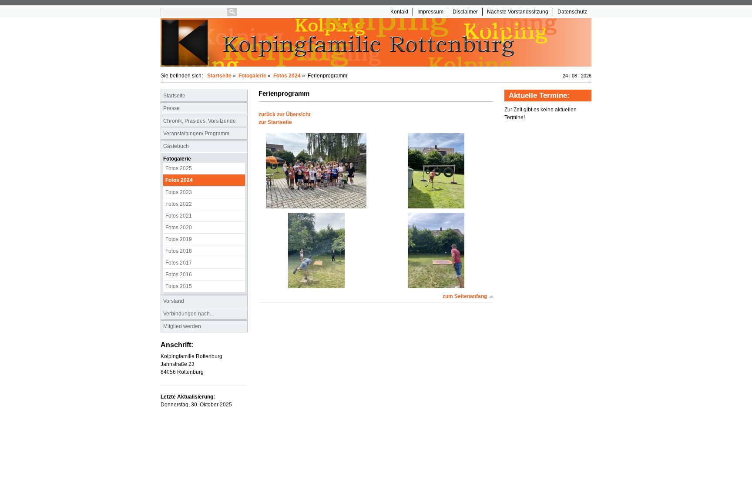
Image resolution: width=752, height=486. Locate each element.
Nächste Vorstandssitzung (517, 12)
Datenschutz (572, 12)
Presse (171, 108)
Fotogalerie (252, 76)
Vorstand (173, 301)
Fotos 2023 (178, 192)
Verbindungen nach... (188, 314)
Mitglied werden (182, 326)
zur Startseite (275, 122)
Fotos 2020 (178, 228)
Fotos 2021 (178, 216)
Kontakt (399, 12)
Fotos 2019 (178, 239)
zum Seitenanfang (465, 296)
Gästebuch (176, 146)
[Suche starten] (232, 12)
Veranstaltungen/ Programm (196, 134)
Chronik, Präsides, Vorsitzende (199, 121)
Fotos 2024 (287, 76)
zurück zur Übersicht (284, 114)
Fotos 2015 (178, 286)
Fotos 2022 (178, 204)
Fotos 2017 (178, 263)
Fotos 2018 (178, 251)
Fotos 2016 (178, 274)
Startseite (219, 76)
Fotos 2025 (178, 168)
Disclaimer (465, 12)
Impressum (430, 12)
